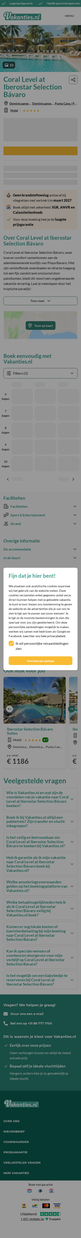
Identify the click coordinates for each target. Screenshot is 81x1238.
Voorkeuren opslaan (40, 661)
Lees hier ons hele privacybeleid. (44, 636)
